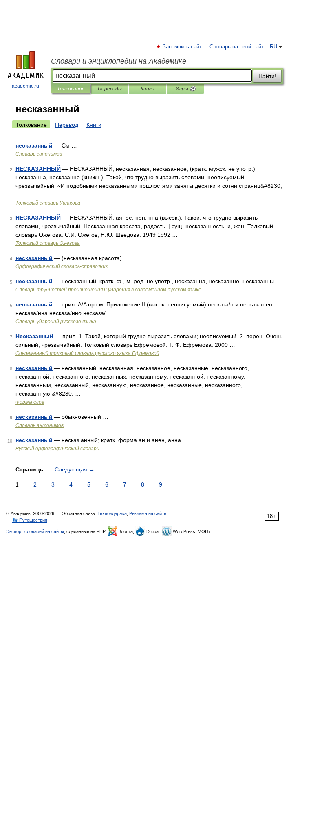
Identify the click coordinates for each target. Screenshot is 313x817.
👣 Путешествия (29, 520)
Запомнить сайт (182, 47)
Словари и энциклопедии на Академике (118, 61)
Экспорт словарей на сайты (35, 531)
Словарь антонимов (39, 425)
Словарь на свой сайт (236, 47)
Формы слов (29, 402)
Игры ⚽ (186, 89)
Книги (147, 89)
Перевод (66, 124)
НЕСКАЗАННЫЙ (38, 168)
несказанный (34, 145)
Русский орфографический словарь (57, 448)
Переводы (110, 89)
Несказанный (34, 336)
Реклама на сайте (147, 513)
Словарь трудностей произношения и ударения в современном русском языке (108, 290)
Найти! (267, 76)
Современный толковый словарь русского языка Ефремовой (87, 353)
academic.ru (25, 86)
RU (273, 47)
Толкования (70, 89)
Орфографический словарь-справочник (61, 266)
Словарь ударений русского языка (55, 321)
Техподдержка (112, 513)
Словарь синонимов (38, 154)
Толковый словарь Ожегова (47, 243)
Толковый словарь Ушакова (47, 203)
